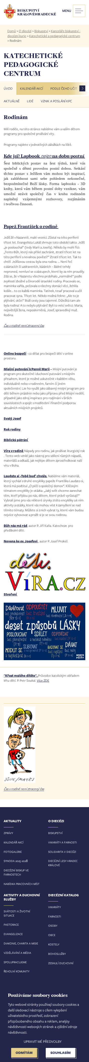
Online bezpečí (15, 353)
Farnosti (54, 916)
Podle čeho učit (63, 88)
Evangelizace (13, 934)
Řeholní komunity (16, 971)
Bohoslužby (57, 954)
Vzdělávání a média (17, 953)
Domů (11, 31)
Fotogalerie (13, 852)
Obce (51, 935)
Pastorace (11, 924)
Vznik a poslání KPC (56, 101)
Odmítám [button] (24, 1052)
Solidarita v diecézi (62, 852)
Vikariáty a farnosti (62, 842)
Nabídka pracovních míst (22, 884)
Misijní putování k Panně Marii (27, 369)
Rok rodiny (12, 429)
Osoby (52, 925)
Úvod (8, 88)
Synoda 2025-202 (15, 861)
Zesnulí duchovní (60, 963)
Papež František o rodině (31, 226)
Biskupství (41, 31)
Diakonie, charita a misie (21, 943)
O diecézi (25, 31)
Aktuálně (12, 101)
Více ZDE (43, 680)
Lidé (30, 101)
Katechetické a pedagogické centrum (54, 36)
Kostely (53, 944)
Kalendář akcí (31, 88)
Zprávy (8, 833)
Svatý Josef (12, 418)
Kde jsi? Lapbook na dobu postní (44, 156)
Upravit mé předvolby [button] (43, 1041)
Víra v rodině (14, 451)
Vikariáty (54, 907)
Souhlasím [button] (60, 1052)
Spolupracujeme (15, 962)
